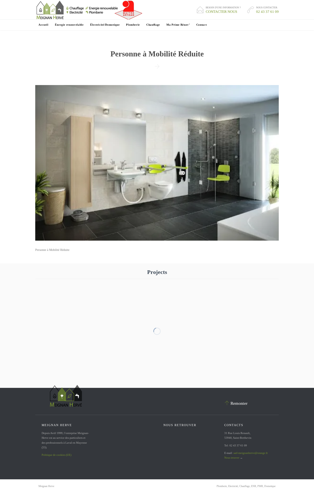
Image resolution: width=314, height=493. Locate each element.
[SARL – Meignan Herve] (88, 9)
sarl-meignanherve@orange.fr (250, 453)
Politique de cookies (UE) (56, 454)
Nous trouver (231, 457)
